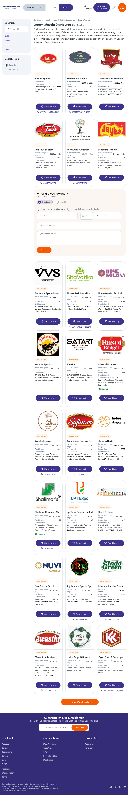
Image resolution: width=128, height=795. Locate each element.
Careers (5, 756)
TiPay (45, 752)
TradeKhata (47, 748)
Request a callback (50, 756)
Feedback (6, 769)
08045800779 (49, 183)
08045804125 (50, 548)
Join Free (122, 7)
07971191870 (81, 474)
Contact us (6, 748)
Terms (4, 777)
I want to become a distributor (86, 209)
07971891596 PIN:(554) (113, 690)
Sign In (114, 7)
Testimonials (7, 752)
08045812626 (50, 474)
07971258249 (81, 619)
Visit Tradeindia (87, 7)
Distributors (32, 7)
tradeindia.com (34, 788)
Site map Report (8, 773)
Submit (44, 250)
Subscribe (80, 728)
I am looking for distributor (53, 209)
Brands (12, 65)
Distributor (89, 744)
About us (5, 744)
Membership (48, 760)
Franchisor (89, 748)
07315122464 (113, 619)
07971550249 (50, 690)
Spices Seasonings (67, 20)
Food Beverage (51, 20)
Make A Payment (49, 744)
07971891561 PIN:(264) (81, 327)
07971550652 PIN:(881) (81, 112)
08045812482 (81, 183)
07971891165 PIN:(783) (49, 112)
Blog (4, 760)
